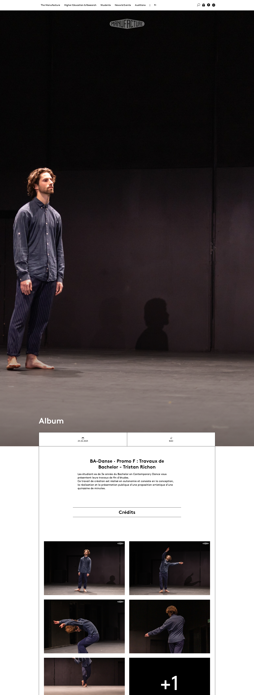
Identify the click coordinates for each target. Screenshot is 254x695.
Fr (155, 5)
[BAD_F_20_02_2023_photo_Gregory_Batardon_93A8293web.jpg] (84, 626)
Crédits (127, 512)
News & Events (123, 5)
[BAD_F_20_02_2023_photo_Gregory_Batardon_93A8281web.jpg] (84, 568)
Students (106, 5)
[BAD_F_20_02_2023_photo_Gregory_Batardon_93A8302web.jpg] (169, 626)
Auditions (140, 5)
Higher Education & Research (80, 5)
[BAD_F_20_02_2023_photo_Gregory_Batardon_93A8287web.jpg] (169, 568)
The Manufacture (50, 5)
